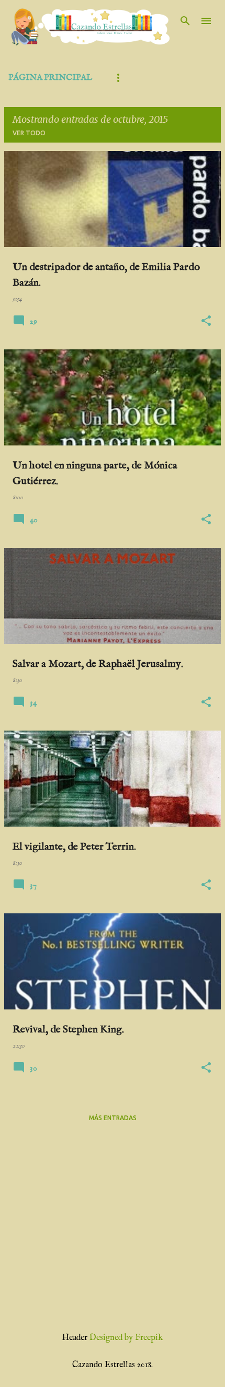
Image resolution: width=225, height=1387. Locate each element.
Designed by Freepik (126, 1338)
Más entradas (113, 1117)
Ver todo (29, 133)
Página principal (50, 78)
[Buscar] (185, 20)
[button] (206, 321)
